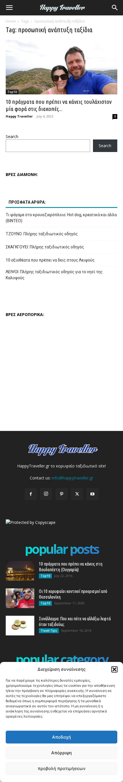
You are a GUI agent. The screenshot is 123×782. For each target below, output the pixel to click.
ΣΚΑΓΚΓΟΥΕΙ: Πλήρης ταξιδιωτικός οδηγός (45, 247)
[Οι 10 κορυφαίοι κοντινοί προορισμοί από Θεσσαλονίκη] (20, 598)
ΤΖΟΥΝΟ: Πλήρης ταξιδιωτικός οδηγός (42, 234)
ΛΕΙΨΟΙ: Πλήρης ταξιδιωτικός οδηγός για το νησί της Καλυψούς (54, 275)
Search (12, 136)
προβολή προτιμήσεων (62, 768)
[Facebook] (30, 494)
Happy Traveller (19, 116)
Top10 (12, 92)
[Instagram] (46, 494)
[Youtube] (92, 494)
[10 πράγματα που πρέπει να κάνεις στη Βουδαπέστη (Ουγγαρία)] (20, 571)
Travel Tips (49, 631)
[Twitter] (77, 494)
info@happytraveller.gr (72, 478)
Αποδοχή (61, 737)
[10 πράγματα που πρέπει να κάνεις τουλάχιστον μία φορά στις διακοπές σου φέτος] (61, 67)
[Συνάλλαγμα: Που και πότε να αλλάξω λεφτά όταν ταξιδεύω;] (20, 625)
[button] (114, 669)
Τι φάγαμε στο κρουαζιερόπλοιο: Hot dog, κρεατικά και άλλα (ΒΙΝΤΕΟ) (61, 217)
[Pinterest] (61, 494)
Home (11, 21)
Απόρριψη (61, 752)
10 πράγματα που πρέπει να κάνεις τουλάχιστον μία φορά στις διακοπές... (59, 105)
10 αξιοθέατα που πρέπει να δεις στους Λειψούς (50, 260)
